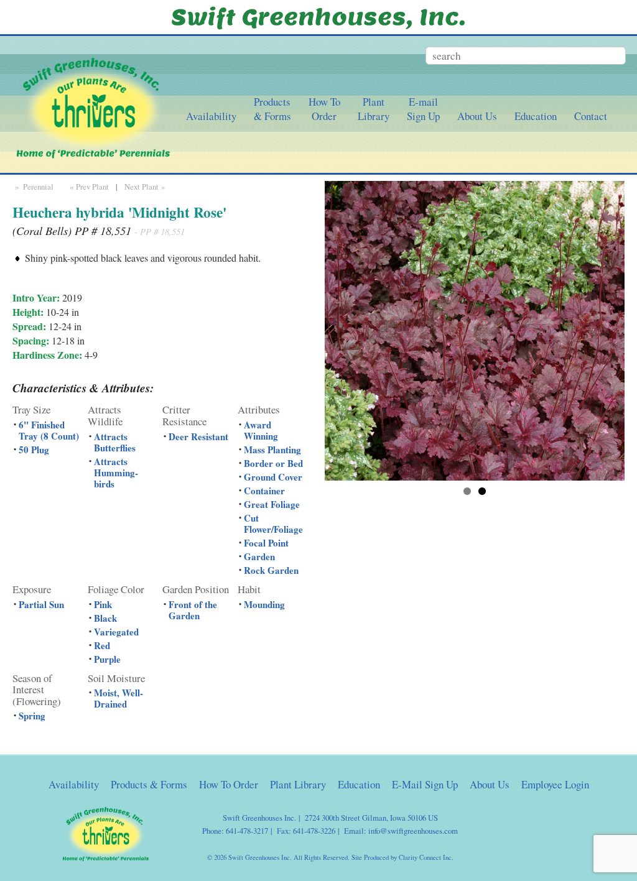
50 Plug (34, 449)
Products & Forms (149, 784)
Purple (107, 659)
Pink (103, 604)
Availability (211, 116)
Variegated (116, 632)
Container (264, 490)
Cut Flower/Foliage (273, 523)
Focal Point (266, 543)
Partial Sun (41, 604)
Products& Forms (272, 109)
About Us (477, 116)
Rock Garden (271, 570)
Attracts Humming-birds (116, 472)
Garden (259, 556)
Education (535, 116)
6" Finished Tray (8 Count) (49, 430)
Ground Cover (273, 477)
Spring (32, 715)
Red (102, 645)
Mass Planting (272, 449)
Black (105, 618)
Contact (590, 116)
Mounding (264, 604)
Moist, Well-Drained (118, 698)
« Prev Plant (88, 186)
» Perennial (32, 186)
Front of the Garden (193, 609)
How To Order (228, 784)
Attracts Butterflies (115, 442)
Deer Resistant (198, 436)
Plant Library (298, 784)
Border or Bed (273, 463)
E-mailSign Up (423, 109)
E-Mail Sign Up (425, 784)
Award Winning (261, 430)
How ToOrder (324, 109)
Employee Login (555, 784)
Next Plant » (145, 186)
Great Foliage (272, 504)
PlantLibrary (373, 109)
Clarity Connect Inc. (426, 857)
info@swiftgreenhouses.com (413, 830)
